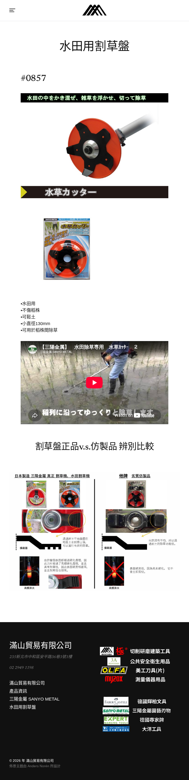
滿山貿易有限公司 (40, 761)
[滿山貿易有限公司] (94, 10)
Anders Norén (38, 766)
